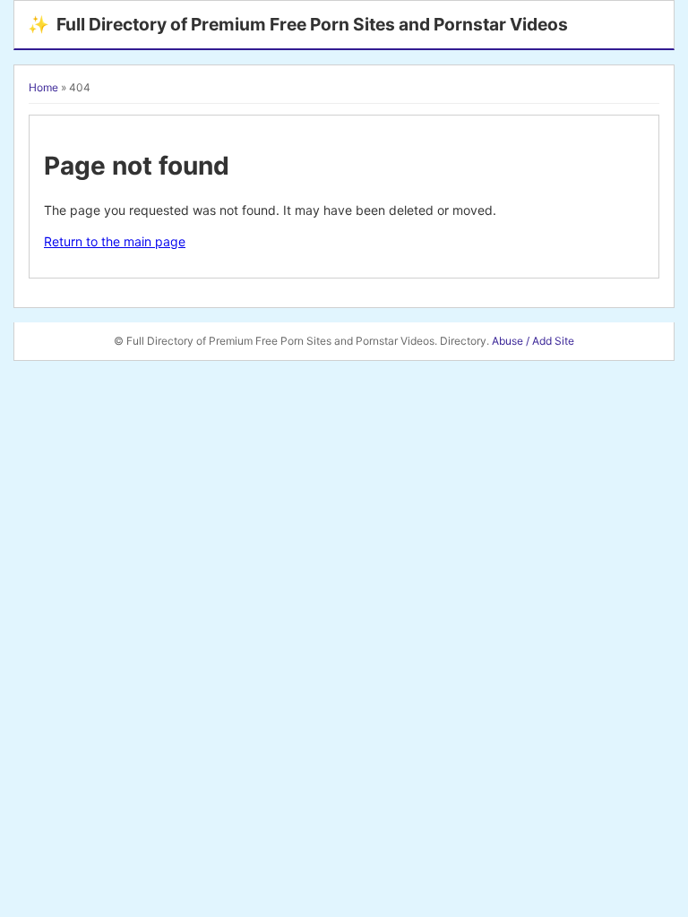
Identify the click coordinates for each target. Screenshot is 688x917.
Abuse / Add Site (533, 340)
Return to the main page (114, 241)
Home (43, 87)
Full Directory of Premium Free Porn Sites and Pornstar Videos (298, 24)
